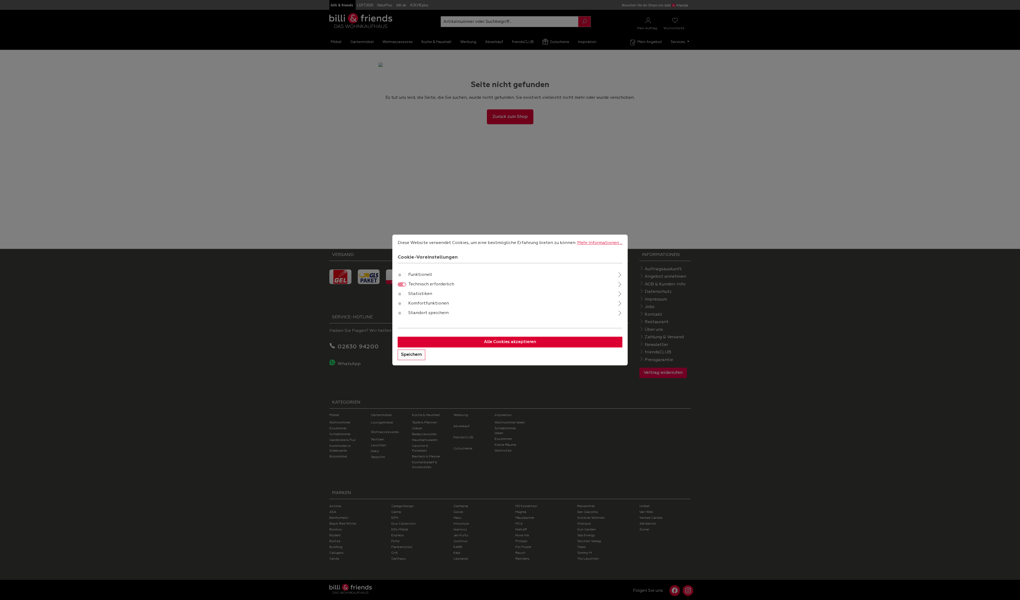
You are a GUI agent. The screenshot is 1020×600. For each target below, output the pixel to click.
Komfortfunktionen (428, 304)
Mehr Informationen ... (599, 243)
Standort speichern (428, 313)
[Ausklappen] (619, 274)
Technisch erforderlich (431, 284)
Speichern (411, 355)
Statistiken (420, 294)
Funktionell (420, 275)
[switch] (402, 275)
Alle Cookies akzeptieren (510, 342)
